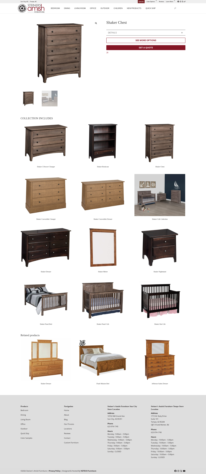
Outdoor (105, 8)
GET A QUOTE (146, 47)
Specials (141, 1)
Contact (67, 438)
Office (93, 8)
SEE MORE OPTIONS (146, 40)
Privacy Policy (54, 471)
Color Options (151, 1)
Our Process (69, 424)
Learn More (169, 1)
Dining (67, 8)
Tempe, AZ (33, 1)
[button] (96, 23)
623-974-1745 (113, 426)
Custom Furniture (71, 442)
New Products (134, 8)
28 (107, 52)
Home (66, 410)
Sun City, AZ (24, 1)
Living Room (80, 8)
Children (118, 8)
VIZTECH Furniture (88, 471)
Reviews (161, 1)
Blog (66, 419)
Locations (68, 429)
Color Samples (26, 438)
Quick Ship (151, 8)
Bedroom (55, 8)
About (66, 415)
